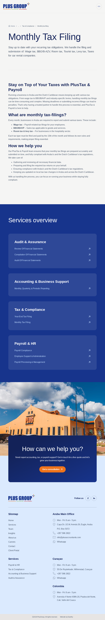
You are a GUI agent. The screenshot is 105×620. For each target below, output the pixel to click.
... (18, 26)
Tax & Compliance (28, 26)
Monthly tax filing (43, 26)
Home (13, 26)
